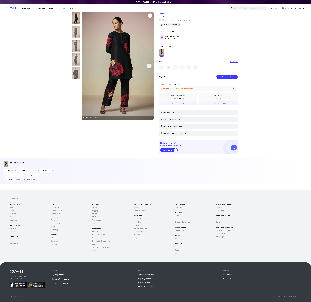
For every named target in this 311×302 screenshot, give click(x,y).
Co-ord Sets (180, 204)
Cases (12, 210)
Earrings (137, 225)
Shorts (95, 214)
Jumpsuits (220, 210)
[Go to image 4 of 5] (76, 59)
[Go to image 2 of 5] (76, 32)
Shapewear (220, 233)
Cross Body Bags (57, 214)
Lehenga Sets (180, 227)
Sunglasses (14, 220)
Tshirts (177, 253)
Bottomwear (97, 204)
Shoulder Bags (56, 223)
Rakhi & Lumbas (16, 217)
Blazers (95, 231)
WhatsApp (227, 278)
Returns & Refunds (146, 275)
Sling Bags (55, 226)
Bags (53, 204)
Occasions (40, 8)
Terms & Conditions (146, 286)
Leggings (95, 210)
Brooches (137, 222)
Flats (177, 216)
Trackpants (96, 220)
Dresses (219, 207)
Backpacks (55, 207)
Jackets (95, 244)
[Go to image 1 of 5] (76, 18)
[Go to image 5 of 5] (76, 73)
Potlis (53, 220)
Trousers (96, 223)
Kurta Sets (220, 219)
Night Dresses (15, 240)
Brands (52, 8)
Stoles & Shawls (140, 210)
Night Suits (14, 243)
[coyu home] (11, 8)
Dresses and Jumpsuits (225, 204)
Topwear (178, 244)
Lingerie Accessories (224, 227)
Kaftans (13, 228)
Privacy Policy (144, 282)
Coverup (54, 241)
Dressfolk (163, 13)
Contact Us (227, 275)
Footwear (179, 212)
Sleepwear (14, 237)
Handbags (55, 217)
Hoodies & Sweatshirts (101, 241)
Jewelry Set (138, 231)
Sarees (177, 235)
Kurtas (12, 231)
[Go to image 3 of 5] (76, 46)
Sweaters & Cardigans (101, 247)
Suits (218, 222)
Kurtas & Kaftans (16, 225)
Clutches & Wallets (58, 210)
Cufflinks (13, 214)
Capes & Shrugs (98, 235)
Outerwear (96, 228)
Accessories (15, 204)
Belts (12, 207)
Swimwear (55, 235)
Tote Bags (55, 229)
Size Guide (234, 62)
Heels (177, 219)
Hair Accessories (140, 228)
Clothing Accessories (142, 204)
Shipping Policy (144, 278)
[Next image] (149, 66)
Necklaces (138, 235)
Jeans (94, 207)
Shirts (177, 247)
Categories (26, 8)
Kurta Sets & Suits (223, 216)
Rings (136, 238)
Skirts (94, 217)
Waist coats (96, 250)
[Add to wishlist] (150, 15)
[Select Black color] (161, 53)
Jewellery (138, 216)
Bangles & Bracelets (141, 219)
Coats (94, 238)
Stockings (220, 237)
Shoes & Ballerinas (182, 222)
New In (73, 8)
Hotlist (62, 8)
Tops (177, 250)
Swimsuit (54, 244)
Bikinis (53, 238)
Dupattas (137, 207)
